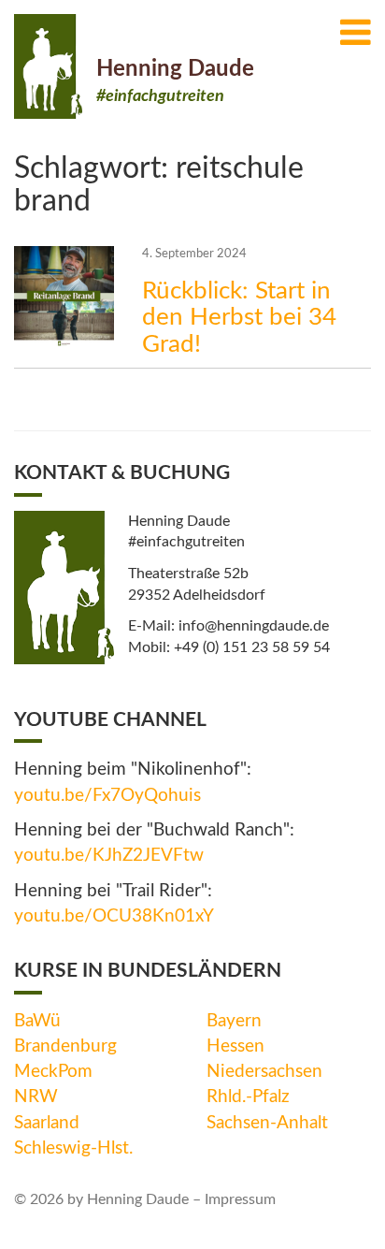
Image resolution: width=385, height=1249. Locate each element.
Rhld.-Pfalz (248, 1097)
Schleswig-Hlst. (73, 1148)
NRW (36, 1097)
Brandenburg (65, 1046)
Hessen (235, 1046)
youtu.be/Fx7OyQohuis (107, 796)
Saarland (46, 1123)
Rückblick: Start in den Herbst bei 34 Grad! (239, 317)
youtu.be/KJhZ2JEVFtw (109, 855)
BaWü (37, 1021)
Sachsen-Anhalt (267, 1123)
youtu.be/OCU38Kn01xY (114, 916)
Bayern (234, 1021)
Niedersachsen (264, 1072)
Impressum (240, 1199)
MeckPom (53, 1072)
